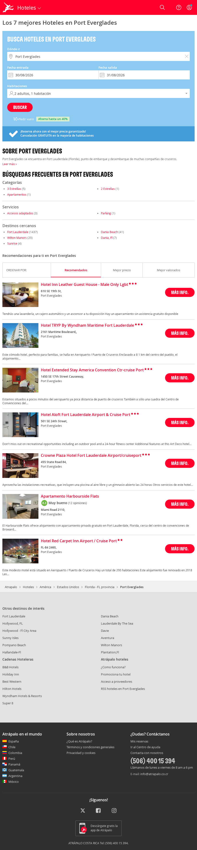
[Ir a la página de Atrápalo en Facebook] (98, 810)
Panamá (14, 764)
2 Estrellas (108, 189)
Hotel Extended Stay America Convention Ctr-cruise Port (92, 370)
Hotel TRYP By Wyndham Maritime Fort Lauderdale (87, 325)
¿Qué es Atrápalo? (79, 741)
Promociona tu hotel (115, 674)
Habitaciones (17, 86)
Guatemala (16, 770)
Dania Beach (109, 232)
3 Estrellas (14, 189)
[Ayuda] (179, 7)
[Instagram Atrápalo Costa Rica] (114, 810)
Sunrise (12, 243)
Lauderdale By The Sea (117, 623)
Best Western (11, 681)
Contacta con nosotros (146, 753)
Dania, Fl (106, 238)
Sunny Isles (10, 638)
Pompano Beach (14, 645)
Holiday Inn (10, 674)
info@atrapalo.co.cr (154, 774)
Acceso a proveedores (116, 681)
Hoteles (28, 587)
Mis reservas (139, 741)
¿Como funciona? (113, 667)
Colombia (15, 753)
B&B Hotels (10, 667)
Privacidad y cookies (81, 753)
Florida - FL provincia (99, 587)
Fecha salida (107, 67)
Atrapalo (11, 587)
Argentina (15, 776)
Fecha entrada (18, 67)
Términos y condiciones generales (90, 747)
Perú (11, 758)
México (13, 781)
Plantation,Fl (110, 652)
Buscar (20, 107)
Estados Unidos (68, 587)
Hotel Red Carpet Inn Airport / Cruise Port (79, 541)
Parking (106, 213)
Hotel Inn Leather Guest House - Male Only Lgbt (84, 284)
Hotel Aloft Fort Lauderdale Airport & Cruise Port (85, 414)
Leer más (9, 164)
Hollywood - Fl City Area (19, 630)
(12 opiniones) (77, 503)
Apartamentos (16, 194)
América (45, 587)
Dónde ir (13, 49)
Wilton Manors (17, 238)
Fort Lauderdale (17, 232)
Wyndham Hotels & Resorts (22, 696)
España (13, 741)
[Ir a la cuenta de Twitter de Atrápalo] (83, 810)
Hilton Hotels (11, 689)
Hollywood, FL (12, 623)
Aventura (107, 638)
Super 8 (7, 703)
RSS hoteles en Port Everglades (123, 689)
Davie (105, 630)
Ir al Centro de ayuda (145, 747)
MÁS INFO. (180, 292)
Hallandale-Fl (11, 652)
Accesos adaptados (20, 213)
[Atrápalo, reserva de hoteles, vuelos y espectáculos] (8, 7)
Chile (11, 747)
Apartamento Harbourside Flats (70, 496)
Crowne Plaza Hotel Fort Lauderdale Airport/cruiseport (91, 455)
